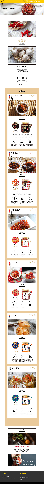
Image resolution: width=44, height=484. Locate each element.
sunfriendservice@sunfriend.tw (6, 476)
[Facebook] (36, 483)
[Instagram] (37, 483)
